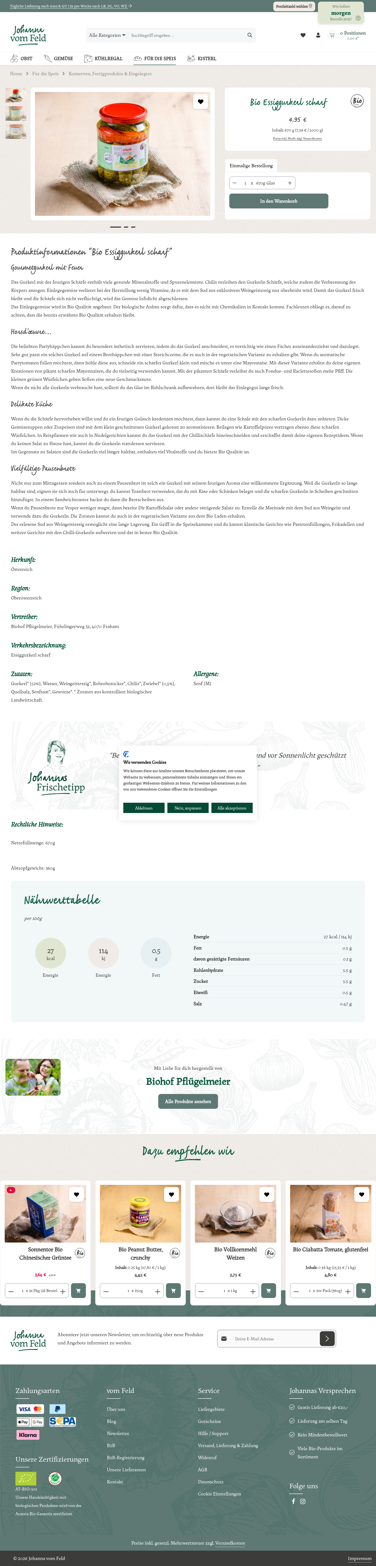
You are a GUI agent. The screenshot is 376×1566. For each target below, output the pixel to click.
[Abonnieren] (327, 1338)
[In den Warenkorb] (78, 1290)
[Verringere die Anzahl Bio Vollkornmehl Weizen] (201, 1290)
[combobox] (186, 35)
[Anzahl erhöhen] (290, 183)
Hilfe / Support (213, 1433)
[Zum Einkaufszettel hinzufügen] (200, 101)
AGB (202, 1469)
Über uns (116, 1409)
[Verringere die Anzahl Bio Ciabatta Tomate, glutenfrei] (296, 1290)
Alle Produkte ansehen (188, 1101)
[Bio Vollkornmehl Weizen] (235, 1213)
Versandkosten (230, 1543)
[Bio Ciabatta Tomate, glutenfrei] (331, 1213)
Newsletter (118, 1433)
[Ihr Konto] (318, 35)
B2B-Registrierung (126, 1457)
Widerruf (207, 1457)
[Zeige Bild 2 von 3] (126, 227)
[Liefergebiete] (358, 18)
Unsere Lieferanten (126, 1469)
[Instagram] (303, 1503)
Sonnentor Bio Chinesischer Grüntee (45, 1253)
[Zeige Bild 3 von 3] (133, 227)
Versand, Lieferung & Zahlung (228, 1445)
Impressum (360, 1558)
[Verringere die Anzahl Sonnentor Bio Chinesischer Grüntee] (11, 1290)
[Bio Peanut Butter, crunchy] (140, 1214)
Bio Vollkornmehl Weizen (235, 1253)
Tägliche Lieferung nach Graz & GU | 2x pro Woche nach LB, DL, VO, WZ (69, 6)
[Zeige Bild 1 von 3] (115, 227)
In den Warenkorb (278, 201)
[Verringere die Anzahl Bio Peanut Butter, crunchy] (106, 1290)
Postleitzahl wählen (292, 6)
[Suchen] (250, 35)
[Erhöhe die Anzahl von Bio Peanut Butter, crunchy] (158, 1290)
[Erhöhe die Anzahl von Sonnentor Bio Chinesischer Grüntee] (63, 1290)
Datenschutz (211, 1481)
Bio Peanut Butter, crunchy (140, 1253)
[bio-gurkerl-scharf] (122, 154)
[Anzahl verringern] (234, 183)
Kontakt (115, 1481)
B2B (111, 1445)
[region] (109, 160)
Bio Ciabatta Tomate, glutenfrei (330, 1249)
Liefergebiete (211, 1409)
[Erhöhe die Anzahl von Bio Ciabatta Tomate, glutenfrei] (348, 1290)
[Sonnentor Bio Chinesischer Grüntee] (45, 1213)
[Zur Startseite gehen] (28, 35)
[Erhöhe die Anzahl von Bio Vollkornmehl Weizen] (253, 1290)
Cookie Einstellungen (219, 1493)
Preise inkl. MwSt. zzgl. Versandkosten (297, 138)
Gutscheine (209, 1421)
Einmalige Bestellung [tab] (251, 165)
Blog (111, 1421)
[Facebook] (294, 1503)
